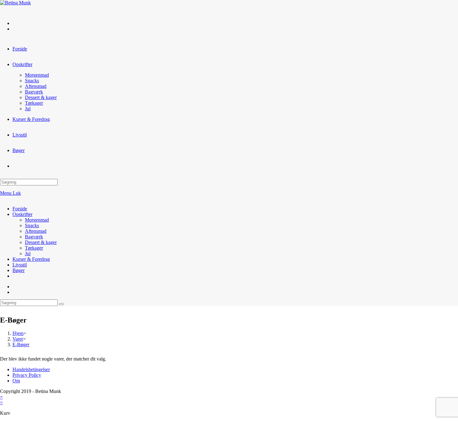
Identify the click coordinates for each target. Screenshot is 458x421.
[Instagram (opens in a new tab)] (15, 28)
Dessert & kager (41, 242)
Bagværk (34, 236)
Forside (19, 208)
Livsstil (19, 264)
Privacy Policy (26, 375)
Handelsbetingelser (31, 369)
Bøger (18, 270)
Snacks (32, 225)
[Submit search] (61, 304)
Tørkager (34, 248)
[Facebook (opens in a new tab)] (15, 23)
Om (16, 380)
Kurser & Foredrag (31, 259)
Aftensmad (35, 231)
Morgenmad (37, 219)
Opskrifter (22, 214)
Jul (28, 253)
